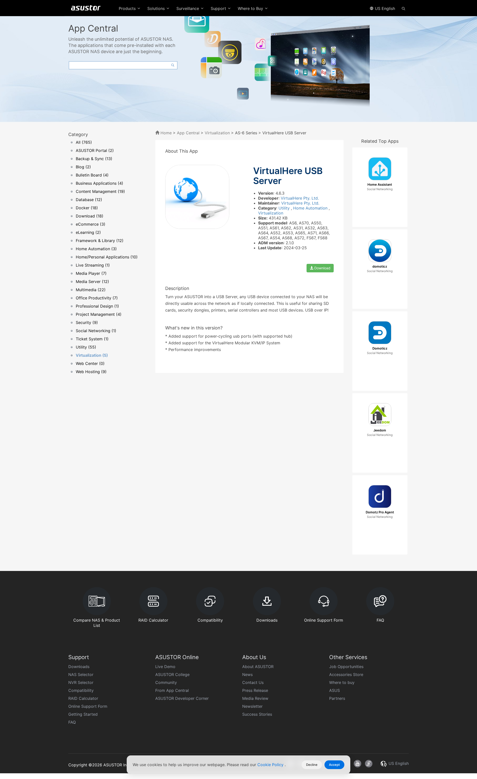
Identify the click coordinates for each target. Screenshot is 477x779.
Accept (334, 765)
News (247, 674)
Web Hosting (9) (91, 371)
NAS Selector (80, 674)
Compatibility (81, 690)
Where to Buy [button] (251, 8)
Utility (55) (86, 347)
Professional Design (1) (97, 306)
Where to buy (342, 682)
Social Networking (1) (96, 330)
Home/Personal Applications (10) (107, 256)
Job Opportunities (346, 666)
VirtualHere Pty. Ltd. (300, 198)
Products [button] (128, 8)
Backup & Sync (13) (94, 158)
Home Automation (311, 208)
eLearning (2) (88, 232)
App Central (188, 132)
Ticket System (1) (92, 338)
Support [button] (219, 8)
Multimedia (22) (91, 289)
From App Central (172, 690)
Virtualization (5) (92, 355)
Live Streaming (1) (93, 265)
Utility (284, 208)
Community (166, 682)
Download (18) (89, 215)
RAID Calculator (83, 698)
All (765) (84, 142)
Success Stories (257, 714)
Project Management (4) (98, 314)
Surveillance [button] (188, 8)
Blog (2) (83, 166)
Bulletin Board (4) (92, 175)
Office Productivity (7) (97, 297)
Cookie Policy (271, 764)
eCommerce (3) (90, 224)
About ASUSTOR (258, 666)
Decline (312, 765)
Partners (337, 698)
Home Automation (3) (96, 248)
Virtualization (217, 132)
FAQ (72, 722)
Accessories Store (346, 674)
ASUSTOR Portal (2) (95, 150)
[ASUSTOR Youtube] (357, 763)
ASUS (334, 690)
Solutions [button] (156, 8)
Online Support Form (87, 706)
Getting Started (83, 714)
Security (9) (87, 322)
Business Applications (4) (99, 183)
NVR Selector (80, 682)
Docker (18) (87, 207)
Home (165, 132)
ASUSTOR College (172, 674)
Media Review (255, 698)
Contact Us (253, 682)
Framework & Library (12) (99, 240)
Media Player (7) (91, 273)
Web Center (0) (90, 363)
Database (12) (89, 199)
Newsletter (252, 706)
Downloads (78, 666)
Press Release (255, 690)
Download (321, 268)
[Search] (403, 8)
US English (384, 8)
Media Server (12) (92, 281)
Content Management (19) (100, 191)
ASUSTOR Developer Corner (182, 698)
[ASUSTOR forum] (368, 763)
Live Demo (165, 666)
